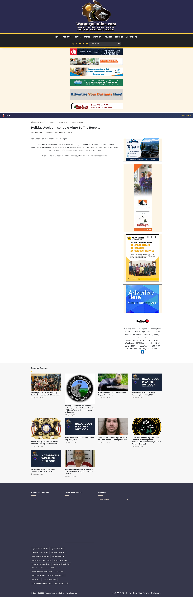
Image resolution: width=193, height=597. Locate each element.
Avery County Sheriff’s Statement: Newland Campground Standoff (45, 442)
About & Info (131, 37)
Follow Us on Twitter (73, 492)
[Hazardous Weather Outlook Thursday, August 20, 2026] (46, 458)
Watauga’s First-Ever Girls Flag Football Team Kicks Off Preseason (45, 394)
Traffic (108, 37)
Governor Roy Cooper (41, 564)
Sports (87, 37)
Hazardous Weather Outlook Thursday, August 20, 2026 (43, 470)
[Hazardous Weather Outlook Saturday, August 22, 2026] (147, 382)
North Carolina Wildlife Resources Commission (48, 575)
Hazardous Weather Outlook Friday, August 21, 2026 (79, 438)
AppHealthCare (57, 549)
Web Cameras (143, 593)
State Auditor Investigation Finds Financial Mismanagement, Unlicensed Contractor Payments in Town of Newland (146, 440)
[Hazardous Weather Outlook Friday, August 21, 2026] (80, 426)
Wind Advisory (61, 583)
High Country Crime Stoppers (43, 568)
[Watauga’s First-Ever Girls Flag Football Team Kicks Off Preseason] (46, 382)
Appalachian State (40, 549)
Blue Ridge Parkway (40, 556)
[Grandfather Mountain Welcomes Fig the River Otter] (113, 382)
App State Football (40, 552)
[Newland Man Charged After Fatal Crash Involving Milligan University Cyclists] (80, 458)
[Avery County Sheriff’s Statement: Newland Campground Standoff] (46, 428)
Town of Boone (49, 579)
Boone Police (58, 556)
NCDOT (59, 571)
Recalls (36, 579)
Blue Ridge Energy (58, 552)
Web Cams (67, 37)
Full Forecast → (186, 115)
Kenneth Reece (38, 132)
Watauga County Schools (42, 583)
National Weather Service (42, 571)
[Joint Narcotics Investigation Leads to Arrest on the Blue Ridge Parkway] (113, 426)
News (77, 37)
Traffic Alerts (156, 593)
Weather (97, 37)
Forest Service (60, 560)
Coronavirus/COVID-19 (41, 560)
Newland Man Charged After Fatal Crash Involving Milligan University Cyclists (79, 471)
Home (57, 37)
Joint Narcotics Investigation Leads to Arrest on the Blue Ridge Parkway (113, 438)
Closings (119, 37)
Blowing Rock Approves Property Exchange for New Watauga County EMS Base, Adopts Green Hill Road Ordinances (79, 409)
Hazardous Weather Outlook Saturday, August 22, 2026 (143, 394)
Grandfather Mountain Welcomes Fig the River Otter (112, 394)
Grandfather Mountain (61, 564)
